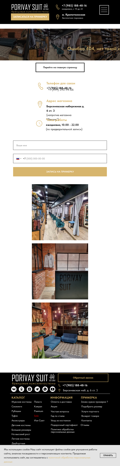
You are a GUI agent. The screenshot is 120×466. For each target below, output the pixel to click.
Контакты (86, 420)
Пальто (38, 401)
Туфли (15, 415)
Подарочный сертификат (64, 424)
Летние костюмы (21, 438)
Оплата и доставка (61, 401)
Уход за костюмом (61, 420)
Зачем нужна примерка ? (94, 401)
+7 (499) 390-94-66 (61, 89)
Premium (38, 411)
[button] (30, 16)
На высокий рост (20, 434)
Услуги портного (90, 411)
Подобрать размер (91, 406)
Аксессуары (18, 420)
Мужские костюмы (22, 401)
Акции (54, 406)
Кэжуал (38, 406)
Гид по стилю (58, 415)
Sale (36, 415)
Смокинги (17, 406)
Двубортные (18, 443)
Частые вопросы (60, 411)
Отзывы (85, 424)
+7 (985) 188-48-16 (75, 385)
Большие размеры (21, 429)
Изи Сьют (39, 420)
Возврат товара (90, 415)
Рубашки (16, 411)
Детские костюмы (21, 425)
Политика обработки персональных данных (63, 430)
